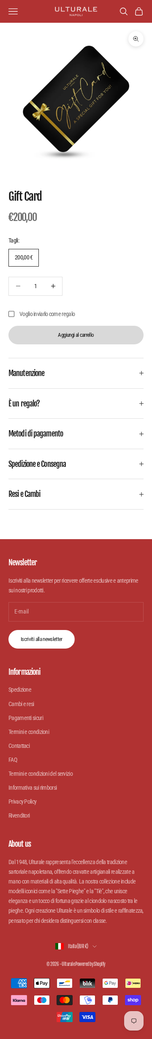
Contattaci (19, 745)
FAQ (12, 759)
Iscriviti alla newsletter (41, 639)
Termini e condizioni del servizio (40, 773)
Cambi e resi (21, 704)
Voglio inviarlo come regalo (47, 314)
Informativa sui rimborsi (32, 787)
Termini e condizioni (28, 731)
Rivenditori (19, 815)
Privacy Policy (22, 801)
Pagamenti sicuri (25, 717)
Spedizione (19, 689)
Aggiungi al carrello (76, 335)
